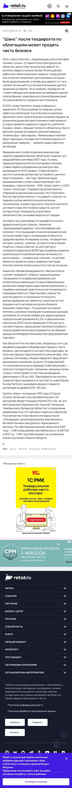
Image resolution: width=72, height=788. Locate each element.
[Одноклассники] (39, 752)
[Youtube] (47, 752)
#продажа (34, 448)
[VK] (15, 752)
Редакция (37, 722)
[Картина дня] (49, 6)
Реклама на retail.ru (14, 463)
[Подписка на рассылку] (7, 752)
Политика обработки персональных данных (32, 711)
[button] (36, 588)
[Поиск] (58, 6)
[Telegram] (31, 752)
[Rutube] (55, 752)
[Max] (23, 752)
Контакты (14, 732)
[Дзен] (63, 752)
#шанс (13, 448)
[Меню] (66, 6)
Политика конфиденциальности (25, 705)
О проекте (14, 722)
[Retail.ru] (22, 6)
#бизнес (23, 448)
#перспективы (49, 448)
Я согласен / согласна (36, 782)
